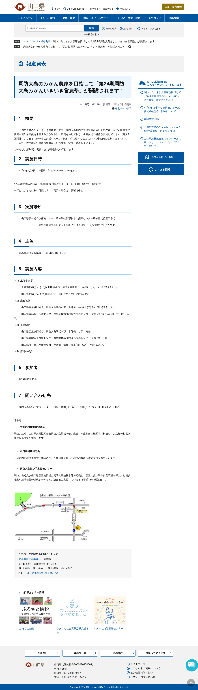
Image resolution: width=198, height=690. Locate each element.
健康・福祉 (68, 17)
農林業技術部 (151, 119)
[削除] (129, 46)
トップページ (25, 17)
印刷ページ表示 (123, 108)
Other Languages (75, 9)
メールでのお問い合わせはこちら (40, 572)
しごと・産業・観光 (129, 17)
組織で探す (128, 28)
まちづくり (155, 17)
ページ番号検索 (89, 34)
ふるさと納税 (26, 628)
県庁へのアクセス (155, 653)
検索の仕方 (111, 28)
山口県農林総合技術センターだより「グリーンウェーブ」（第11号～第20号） (162, 142)
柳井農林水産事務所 (30, 559)
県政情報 (174, 17)
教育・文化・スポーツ (96, 17)
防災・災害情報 (173, 6)
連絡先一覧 (80, 653)
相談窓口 (42, 653)
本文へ (57, 9)
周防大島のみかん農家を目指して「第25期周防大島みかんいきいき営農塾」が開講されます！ (162, 96)
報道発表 (45, 41)
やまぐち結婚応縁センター (108, 628)
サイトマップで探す (151, 28)
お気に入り (125, 9)
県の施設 (118, 653)
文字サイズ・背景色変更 (102, 9)
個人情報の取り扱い (142, 672)
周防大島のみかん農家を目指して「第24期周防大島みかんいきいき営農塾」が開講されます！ (75, 46)
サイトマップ (138, 664)
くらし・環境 (47, 17)
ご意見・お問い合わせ (143, 676)
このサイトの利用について (145, 668)
